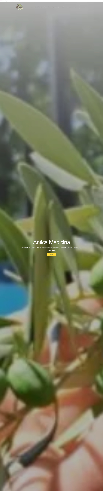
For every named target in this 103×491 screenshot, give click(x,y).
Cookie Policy (10, 0)
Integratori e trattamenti (58, 7)
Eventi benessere (71, 7)
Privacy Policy (3, 0)
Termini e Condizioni (17, 0)
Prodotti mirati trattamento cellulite (40, 7)
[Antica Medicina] (19, 7)
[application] (64, 7)
